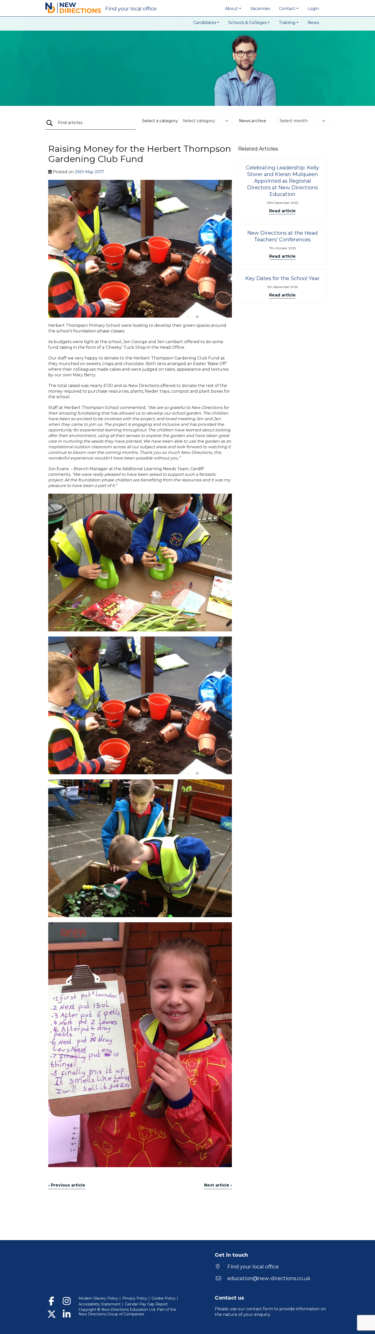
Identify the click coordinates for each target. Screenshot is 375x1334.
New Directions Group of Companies (112, 1314)
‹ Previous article (66, 1185)
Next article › (218, 1185)
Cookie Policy (164, 1298)
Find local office (131, 9)
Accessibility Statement (100, 1304)
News (313, 22)
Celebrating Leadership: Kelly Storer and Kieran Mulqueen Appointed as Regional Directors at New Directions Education (282, 181)
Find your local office (252, 1267)
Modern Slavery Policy (98, 1298)
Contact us (229, 1298)
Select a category (160, 120)
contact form (259, 1308)
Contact (287, 8)
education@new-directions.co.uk (268, 1278)
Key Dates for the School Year (282, 278)
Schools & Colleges (247, 22)
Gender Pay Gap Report (146, 1304)
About (231, 8)
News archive (252, 120)
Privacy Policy (134, 1298)
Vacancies (260, 8)
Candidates (204, 22)
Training (287, 22)
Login (313, 8)
